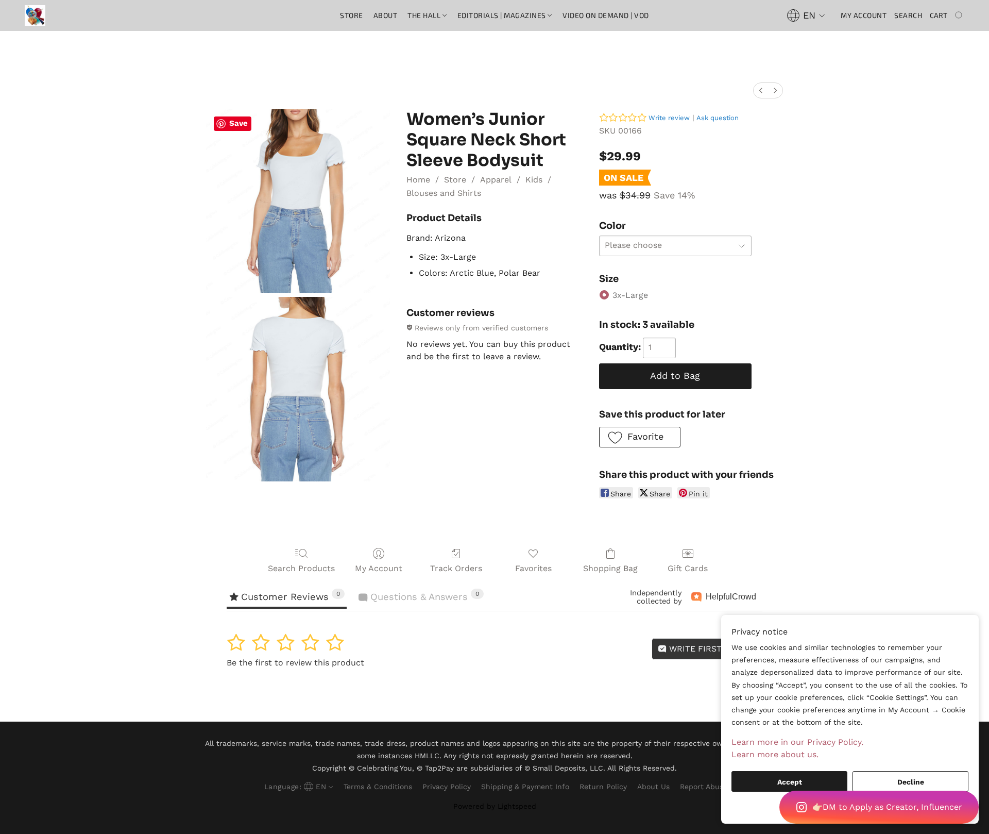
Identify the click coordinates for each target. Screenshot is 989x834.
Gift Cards (688, 568)
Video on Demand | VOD (605, 15)
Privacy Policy (446, 786)
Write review (669, 118)
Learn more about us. (775, 754)
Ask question (717, 118)
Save (238, 123)
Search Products (301, 568)
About (385, 15)
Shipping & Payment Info (525, 786)
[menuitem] (761, 90)
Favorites (533, 568)
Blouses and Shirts (443, 193)
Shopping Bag (610, 568)
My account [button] (863, 15)
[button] (879, 807)
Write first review (711, 649)
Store (351, 15)
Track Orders (456, 568)
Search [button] (908, 15)
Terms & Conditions (378, 786)
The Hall (424, 15)
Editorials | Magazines (502, 15)
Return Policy (603, 786)
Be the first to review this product (295, 663)
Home (418, 180)
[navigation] (806, 15)
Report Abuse (703, 786)
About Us (653, 786)
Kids (533, 180)
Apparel (495, 180)
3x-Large (630, 295)
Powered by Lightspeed (494, 806)
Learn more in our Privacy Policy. (797, 742)
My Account (378, 568)
